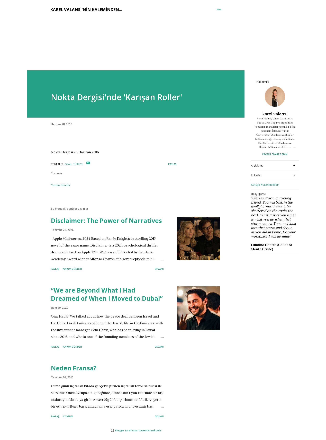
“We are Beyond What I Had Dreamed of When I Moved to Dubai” (107, 294)
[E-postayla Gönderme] (88, 164)
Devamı (159, 268)
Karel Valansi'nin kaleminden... (86, 9)
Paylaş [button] (172, 164)
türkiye (78, 164)
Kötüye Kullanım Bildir (265, 185)
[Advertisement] (163, 45)
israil (68, 164)
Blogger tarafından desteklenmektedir (137, 430)
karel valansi (274, 114)
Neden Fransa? (73, 368)
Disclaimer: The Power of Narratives (106, 220)
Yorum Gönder (60, 185)
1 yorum (67, 416)
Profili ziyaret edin (274, 154)
